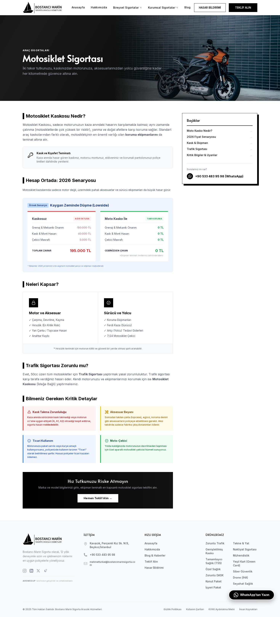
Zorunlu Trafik (215, 543)
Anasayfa (78, 7)
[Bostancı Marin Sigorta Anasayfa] (45, 7)
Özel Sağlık (213, 569)
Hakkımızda (99, 7)
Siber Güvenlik (242, 571)
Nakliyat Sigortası (245, 549)
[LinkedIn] (31, 571)
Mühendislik (241, 555)
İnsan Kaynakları (248, 609)
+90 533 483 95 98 (102, 554)
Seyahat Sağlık (243, 583)
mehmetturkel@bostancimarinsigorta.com (112, 563)
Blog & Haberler (155, 555)
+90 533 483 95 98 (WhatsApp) (219, 176)
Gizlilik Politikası (173, 609)
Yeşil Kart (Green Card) (244, 563)
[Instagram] (24, 571)
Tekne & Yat (241, 543)
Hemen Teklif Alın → (98, 498)
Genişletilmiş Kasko (214, 551)
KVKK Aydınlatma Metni (222, 609)
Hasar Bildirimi (154, 567)
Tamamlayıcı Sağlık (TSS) (214, 561)
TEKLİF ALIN (243, 7)
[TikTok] (45, 571)
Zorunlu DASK (214, 575)
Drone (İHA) (240, 577)
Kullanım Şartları (195, 609)
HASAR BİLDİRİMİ (210, 7)
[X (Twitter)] (38, 571)
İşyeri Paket (213, 587)
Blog (187, 7)
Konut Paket (214, 581)
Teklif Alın (151, 561)
